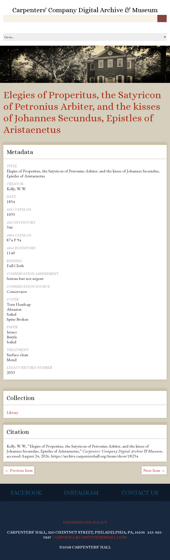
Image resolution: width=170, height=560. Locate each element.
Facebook (26, 492)
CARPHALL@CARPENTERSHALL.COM (90, 537)
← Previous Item (19, 470)
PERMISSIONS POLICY (85, 522)
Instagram (81, 492)
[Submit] (162, 18)
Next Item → (154, 470)
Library (12, 412)
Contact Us (140, 492)
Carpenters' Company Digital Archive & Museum (85, 10)
